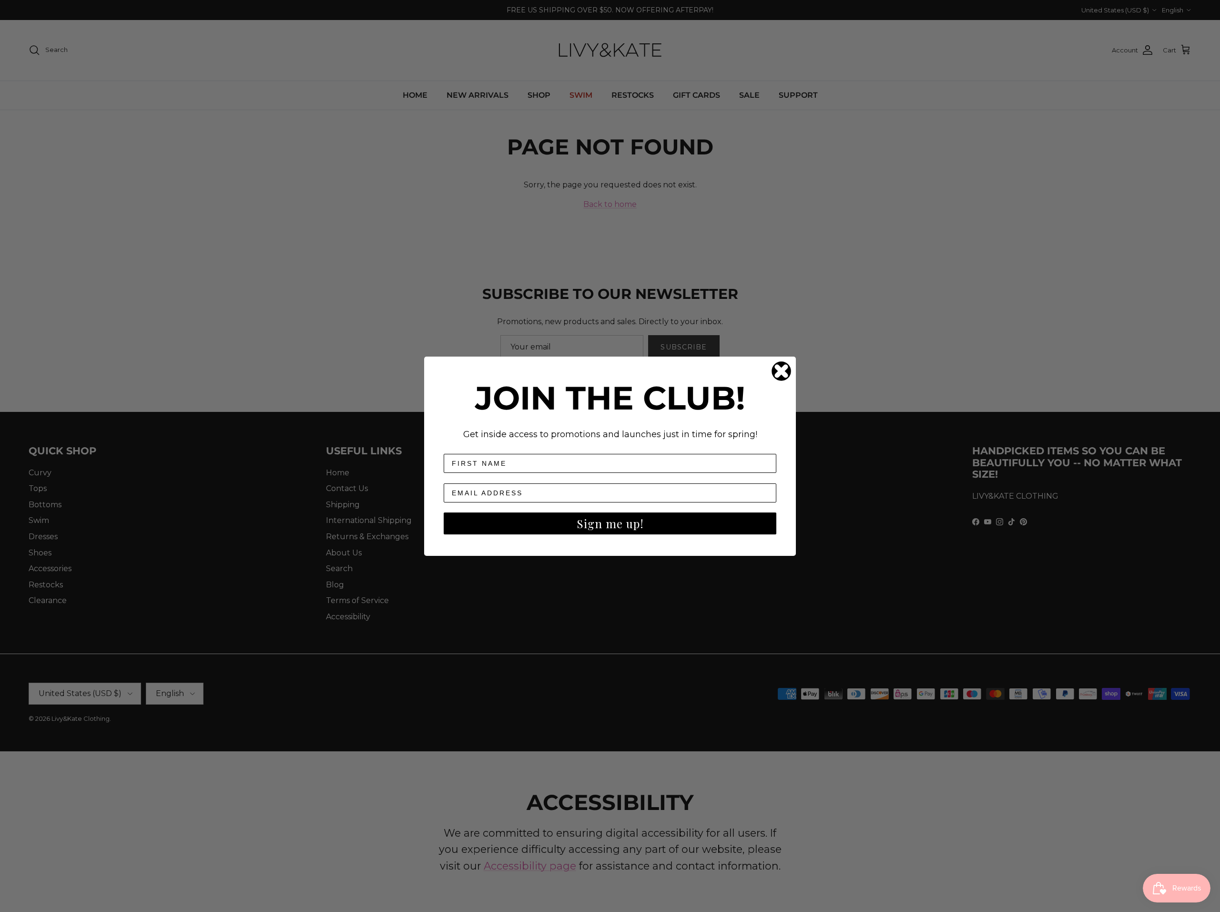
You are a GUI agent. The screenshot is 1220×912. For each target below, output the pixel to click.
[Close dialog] (781, 371)
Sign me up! (610, 523)
